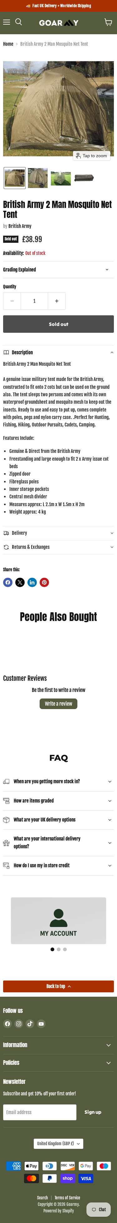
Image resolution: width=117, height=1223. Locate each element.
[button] (14, 178)
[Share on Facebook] (7, 582)
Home (8, 44)
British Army (20, 226)
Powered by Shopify (58, 1210)
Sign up (93, 1112)
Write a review (58, 704)
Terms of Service (67, 1197)
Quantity (9, 287)
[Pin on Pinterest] (44, 582)
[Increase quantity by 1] (57, 301)
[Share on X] (20, 582)
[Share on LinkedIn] (32, 582)
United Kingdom (55, 1143)
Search (42, 1197)
